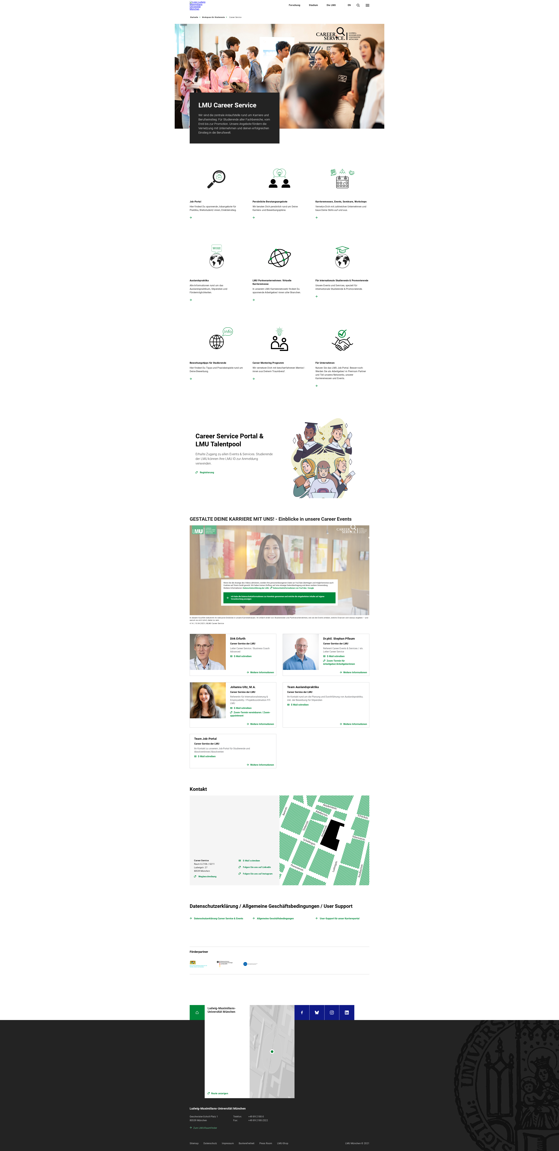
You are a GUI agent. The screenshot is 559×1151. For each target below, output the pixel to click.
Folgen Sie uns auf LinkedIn (257, 867)
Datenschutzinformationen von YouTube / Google (293, 588)
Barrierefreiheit (246, 1143)
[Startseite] (197, 1012)
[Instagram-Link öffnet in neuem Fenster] (331, 1012)
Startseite (194, 17)
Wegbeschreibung (207, 876)
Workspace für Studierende (213, 17)
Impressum (228, 1143)
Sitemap (194, 1143)
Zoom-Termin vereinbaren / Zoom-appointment (250, 714)
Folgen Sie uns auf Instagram (258, 873)
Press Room (265, 1143)
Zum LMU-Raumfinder (205, 1128)
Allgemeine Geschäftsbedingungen (275, 918)
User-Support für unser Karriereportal (339, 918)
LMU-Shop (282, 1143)
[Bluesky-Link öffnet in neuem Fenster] (316, 1012)
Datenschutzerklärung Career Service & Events (218, 918)
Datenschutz (210, 1143)
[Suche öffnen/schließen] (358, 5)
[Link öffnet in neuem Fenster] (279, 453)
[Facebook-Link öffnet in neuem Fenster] (301, 1012)
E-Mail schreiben (243, 656)
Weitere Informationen (262, 672)
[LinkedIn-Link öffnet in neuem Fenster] (346, 1012)
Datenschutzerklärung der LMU (256, 588)
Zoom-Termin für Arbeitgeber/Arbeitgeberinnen (339, 662)
